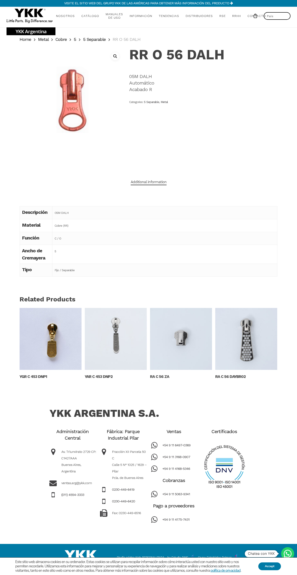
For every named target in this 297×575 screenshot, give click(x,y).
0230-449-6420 (123, 501)
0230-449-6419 (123, 489)
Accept (269, 566)
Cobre (61, 39)
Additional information (149, 182)
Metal (43, 39)
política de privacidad (225, 570)
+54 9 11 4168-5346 (176, 469)
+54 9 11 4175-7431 (176, 519)
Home (25, 39)
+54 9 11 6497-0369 (176, 445)
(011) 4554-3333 (72, 495)
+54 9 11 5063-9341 (176, 494)
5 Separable (94, 39)
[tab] (148, 182)
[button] (115, 56)
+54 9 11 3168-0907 (176, 457)
